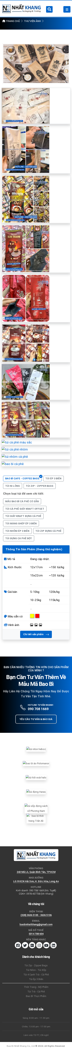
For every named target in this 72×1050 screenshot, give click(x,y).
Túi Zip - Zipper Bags (36, 965)
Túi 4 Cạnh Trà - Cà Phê (36, 974)
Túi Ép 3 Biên (36, 979)
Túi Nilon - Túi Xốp (36, 970)
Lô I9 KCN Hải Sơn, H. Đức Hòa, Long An (36, 881)
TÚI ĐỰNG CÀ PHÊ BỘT (18, 538)
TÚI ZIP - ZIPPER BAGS (39, 485)
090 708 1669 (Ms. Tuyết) (42, 890)
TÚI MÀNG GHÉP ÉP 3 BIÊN (21, 523)
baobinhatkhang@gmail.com (36, 924)
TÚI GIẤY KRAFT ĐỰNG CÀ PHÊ (23, 516)
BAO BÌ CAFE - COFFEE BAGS (22, 478)
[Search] (49, 9)
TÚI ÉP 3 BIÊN (53, 478)
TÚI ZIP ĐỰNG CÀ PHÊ (48, 530)
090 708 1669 (38, 709)
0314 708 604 (36, 933)
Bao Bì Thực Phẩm (36, 996)
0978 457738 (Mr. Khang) (39, 893)
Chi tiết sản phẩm (33, 634)
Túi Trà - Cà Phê (36, 991)
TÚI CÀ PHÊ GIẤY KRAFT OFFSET (24, 508)
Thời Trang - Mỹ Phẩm (36, 987)
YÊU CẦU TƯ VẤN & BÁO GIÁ (36, 719)
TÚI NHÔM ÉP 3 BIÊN (17, 530)
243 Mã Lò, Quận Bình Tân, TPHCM (36, 872)
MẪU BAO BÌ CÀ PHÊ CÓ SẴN (22, 501)
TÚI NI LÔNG (12, 485)
